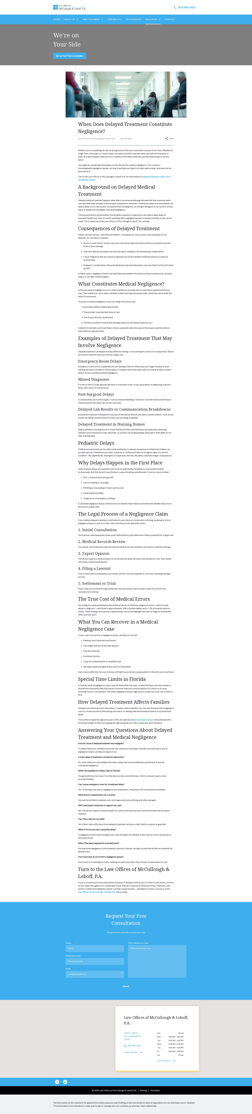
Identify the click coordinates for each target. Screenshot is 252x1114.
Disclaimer (155, 1090)
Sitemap (143, 1090)
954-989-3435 (134, 1045)
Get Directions (164, 1060)
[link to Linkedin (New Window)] (65, 1082)
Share (171, 138)
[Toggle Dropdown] (77, 19)
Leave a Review (131, 1052)
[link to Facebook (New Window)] (57, 1082)
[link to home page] (69, 7)
